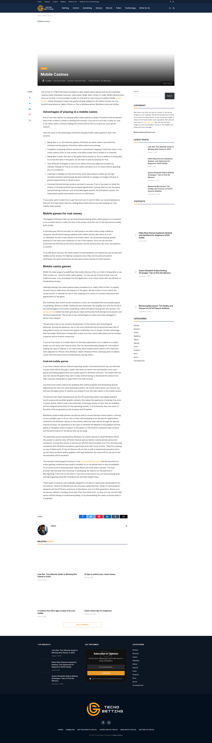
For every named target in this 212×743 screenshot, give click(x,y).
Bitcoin (109, 8)
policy (112, 679)
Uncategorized (139, 361)
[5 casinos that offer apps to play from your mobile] (59, 596)
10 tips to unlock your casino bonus (99, 574)
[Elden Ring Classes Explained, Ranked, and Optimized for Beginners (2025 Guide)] (140, 161)
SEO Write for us (146, 730)
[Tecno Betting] (46, 8)
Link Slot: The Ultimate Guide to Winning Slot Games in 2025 (57, 575)
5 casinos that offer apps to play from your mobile (56, 612)
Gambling (87, 8)
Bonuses (137, 329)
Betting (63, 2)
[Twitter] (30, 103)
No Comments (95, 81)
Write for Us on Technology (89, 2)
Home (39, 15)
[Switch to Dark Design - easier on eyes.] (170, 8)
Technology (130, 8)
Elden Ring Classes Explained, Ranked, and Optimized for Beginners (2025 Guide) (160, 161)
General (136, 343)
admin (49, 81)
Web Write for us (128, 730)
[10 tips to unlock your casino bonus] (105, 559)
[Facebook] (30, 97)
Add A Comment (82, 625)
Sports (136, 357)
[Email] (30, 120)
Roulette (137, 350)
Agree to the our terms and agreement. (107, 679)
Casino (55, 2)
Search (136, 91)
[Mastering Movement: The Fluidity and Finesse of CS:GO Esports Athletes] (140, 189)
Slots (135, 354)
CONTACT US (148, 122)
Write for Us (73, 2)
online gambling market (91, 461)
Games (47, 2)
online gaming (49, 312)
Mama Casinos (118, 735)
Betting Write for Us (87, 730)
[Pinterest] (30, 114)
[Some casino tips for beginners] (105, 596)
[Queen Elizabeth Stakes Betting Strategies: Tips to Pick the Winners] (140, 175)
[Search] (173, 8)
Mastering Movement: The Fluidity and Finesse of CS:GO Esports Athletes (160, 188)
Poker (40, 2)
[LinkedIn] (30, 109)
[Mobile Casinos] (106, 53)
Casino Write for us (108, 730)
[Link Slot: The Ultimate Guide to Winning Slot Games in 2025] (59, 559)
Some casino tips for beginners (98, 611)
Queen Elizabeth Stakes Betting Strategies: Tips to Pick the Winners (161, 175)
